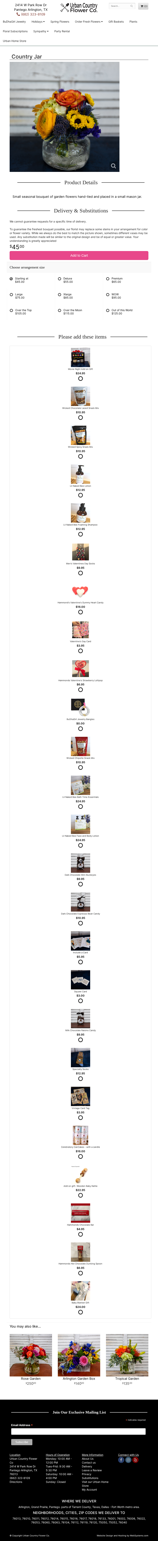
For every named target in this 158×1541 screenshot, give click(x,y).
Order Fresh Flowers (87, 21)
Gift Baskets (116, 21)
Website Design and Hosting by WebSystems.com (122, 1535)
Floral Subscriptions (15, 31)
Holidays (37, 21)
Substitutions (90, 1478)
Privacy (86, 1474)
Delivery (87, 1466)
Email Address (22, 1425)
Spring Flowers (59, 21)
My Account (89, 1489)
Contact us (89, 1462)
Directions (16, 1481)
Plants (133, 21)
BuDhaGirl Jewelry (14, 21)
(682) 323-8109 (32, 14)
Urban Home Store (14, 40)
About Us (87, 1458)
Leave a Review (92, 1470)
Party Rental (62, 31)
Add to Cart (79, 255)
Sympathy (39, 31)
